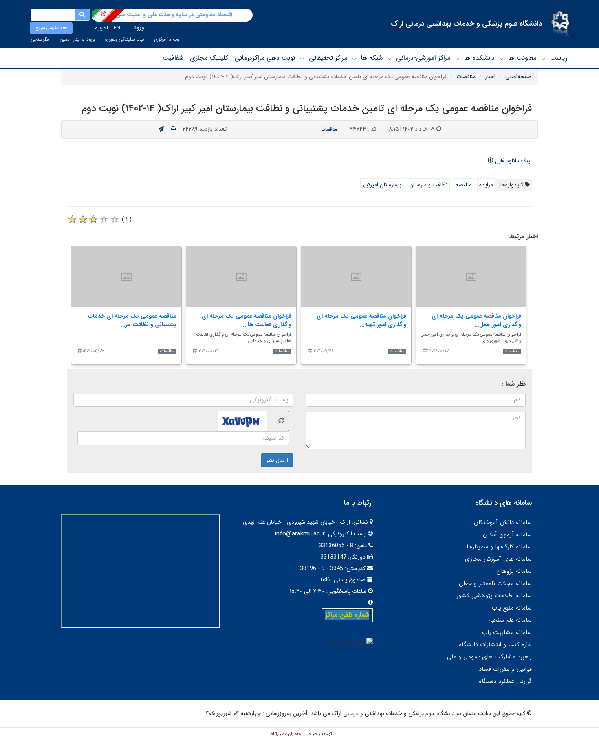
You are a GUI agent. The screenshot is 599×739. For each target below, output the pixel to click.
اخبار (490, 76)
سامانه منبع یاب (512, 608)
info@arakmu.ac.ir (300, 534)
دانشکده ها (479, 58)
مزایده (486, 184)
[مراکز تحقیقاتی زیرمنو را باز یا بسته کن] (302, 59)
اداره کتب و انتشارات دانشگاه (495, 644)
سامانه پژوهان (514, 571)
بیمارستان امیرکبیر (381, 184)
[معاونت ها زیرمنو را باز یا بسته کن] (501, 59)
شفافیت (173, 58)
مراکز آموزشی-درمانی (423, 58)
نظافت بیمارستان (428, 184)
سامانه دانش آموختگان (503, 522)
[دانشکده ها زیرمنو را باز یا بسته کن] (457, 59)
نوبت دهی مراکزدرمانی (265, 58)
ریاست (558, 58)
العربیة (101, 28)
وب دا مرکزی (166, 39)
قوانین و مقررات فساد (505, 669)
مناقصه (463, 184)
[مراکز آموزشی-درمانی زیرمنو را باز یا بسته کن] (389, 59)
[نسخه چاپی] (173, 129)
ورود (139, 27)
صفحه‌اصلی (518, 76)
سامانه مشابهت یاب (507, 632)
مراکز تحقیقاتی (328, 58)
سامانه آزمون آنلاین (507, 534)
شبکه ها (372, 58)
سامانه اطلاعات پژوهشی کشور (494, 596)
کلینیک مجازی (209, 58)
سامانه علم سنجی (510, 620)
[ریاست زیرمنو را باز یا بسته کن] (543, 59)
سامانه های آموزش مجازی (498, 559)
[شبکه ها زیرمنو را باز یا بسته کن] (354, 59)
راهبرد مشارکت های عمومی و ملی (489, 657)
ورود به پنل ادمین (77, 39)
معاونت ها (522, 58)
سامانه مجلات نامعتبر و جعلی (495, 583)
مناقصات (466, 76)
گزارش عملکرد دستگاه (505, 681)
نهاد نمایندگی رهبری (124, 39)
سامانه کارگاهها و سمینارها (499, 547)
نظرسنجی (40, 39)
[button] (51, 28)
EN (117, 28)
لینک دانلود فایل (512, 160)
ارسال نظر (277, 460)
